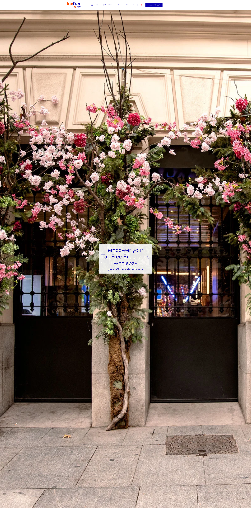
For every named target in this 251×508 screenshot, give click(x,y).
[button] (141, 5)
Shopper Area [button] (94, 5)
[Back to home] (74, 5)
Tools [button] (118, 5)
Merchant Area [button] (107, 5)
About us (125, 5)
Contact (135, 5)
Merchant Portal (154, 5)
